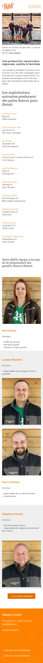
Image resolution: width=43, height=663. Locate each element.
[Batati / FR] (8, 6)
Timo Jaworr (15, 53)
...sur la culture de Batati (21, 596)
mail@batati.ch (9, 624)
